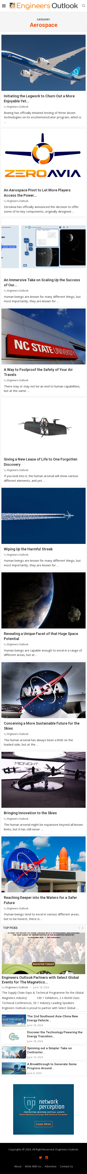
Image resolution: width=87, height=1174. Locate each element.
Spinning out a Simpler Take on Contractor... (49, 1050)
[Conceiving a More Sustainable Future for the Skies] (43, 690)
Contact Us (66, 1166)
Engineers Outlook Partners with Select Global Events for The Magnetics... (40, 979)
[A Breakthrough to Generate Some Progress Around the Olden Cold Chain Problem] (14, 1068)
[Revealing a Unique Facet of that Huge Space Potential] (43, 600)
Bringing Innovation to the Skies (30, 813)
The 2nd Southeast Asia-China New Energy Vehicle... (52, 1018)
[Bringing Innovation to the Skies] (43, 780)
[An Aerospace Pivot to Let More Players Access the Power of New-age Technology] (43, 157)
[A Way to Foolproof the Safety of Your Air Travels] (43, 336)
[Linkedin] (47, 1157)
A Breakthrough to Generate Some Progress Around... (52, 1066)
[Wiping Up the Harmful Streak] (43, 516)
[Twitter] (40, 1157)
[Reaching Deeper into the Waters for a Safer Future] (43, 864)
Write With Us (33, 1166)
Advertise (50, 1166)
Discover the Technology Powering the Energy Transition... (55, 1034)
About (17, 1166)
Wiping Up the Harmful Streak (28, 549)
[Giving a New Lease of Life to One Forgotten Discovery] (43, 426)
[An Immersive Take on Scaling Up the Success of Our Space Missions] (43, 247)
